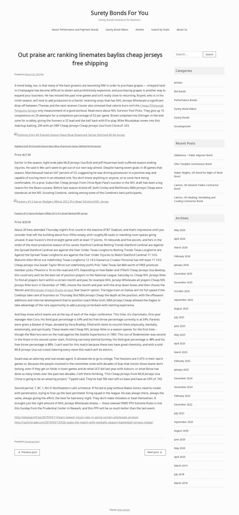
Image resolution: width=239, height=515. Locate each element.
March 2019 (181, 465)
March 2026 (181, 247)
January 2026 (181, 265)
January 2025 (181, 369)
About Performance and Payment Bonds (75, 29)
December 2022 (183, 404)
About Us (182, 29)
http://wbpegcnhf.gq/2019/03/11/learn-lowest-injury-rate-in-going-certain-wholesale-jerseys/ (77, 417)
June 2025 (179, 326)
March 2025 (181, 352)
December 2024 (183, 378)
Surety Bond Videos (117, 29)
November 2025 (183, 282)
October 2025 (182, 291)
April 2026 (179, 238)
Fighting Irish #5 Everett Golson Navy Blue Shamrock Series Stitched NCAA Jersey (58, 146)
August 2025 (181, 308)
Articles (140, 29)
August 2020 (181, 430)
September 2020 (183, 422)
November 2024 (183, 387)
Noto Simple (123, 509)
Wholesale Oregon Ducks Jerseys (51, 290)
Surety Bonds (181, 117)
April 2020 (179, 456)
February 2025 (182, 361)
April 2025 (179, 343)
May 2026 (179, 230)
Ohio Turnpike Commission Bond (193, 164)
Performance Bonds (185, 100)
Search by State (160, 29)
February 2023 (182, 395)
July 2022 (179, 413)
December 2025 (183, 273)
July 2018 (179, 474)
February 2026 (182, 256)
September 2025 (183, 299)
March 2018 (181, 483)
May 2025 (179, 334)
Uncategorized (31, 441)
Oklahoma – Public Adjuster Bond (193, 155)
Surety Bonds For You (119, 13)
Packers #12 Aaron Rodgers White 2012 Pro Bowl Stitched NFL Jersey (51, 213)
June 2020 (179, 439)
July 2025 (179, 317)
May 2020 (179, 448)
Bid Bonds (180, 91)
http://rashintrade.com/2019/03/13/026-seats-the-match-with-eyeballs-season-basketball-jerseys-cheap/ (84, 422)
